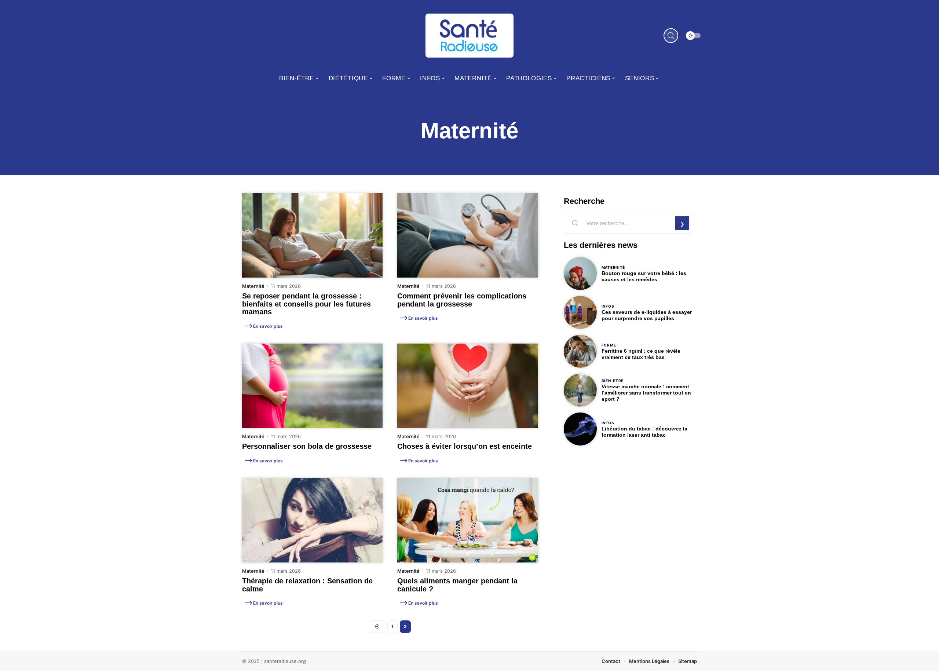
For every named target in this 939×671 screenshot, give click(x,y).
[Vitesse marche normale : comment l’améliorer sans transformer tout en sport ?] (580, 390)
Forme (609, 345)
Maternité (253, 286)
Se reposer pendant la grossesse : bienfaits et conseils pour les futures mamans (306, 304)
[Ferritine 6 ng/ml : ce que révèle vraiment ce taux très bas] (580, 351)
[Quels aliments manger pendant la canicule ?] (467, 520)
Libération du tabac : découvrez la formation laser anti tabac (644, 432)
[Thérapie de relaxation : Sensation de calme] (312, 520)
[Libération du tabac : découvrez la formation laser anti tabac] (580, 428)
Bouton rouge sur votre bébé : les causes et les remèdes (644, 276)
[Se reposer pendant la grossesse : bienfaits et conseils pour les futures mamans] (312, 235)
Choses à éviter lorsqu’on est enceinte (464, 446)
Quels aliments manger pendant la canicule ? (457, 585)
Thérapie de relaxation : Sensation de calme (307, 585)
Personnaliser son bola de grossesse (307, 446)
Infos (608, 306)
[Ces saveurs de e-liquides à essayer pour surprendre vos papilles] (580, 312)
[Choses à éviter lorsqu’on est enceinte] (467, 386)
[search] (671, 35)
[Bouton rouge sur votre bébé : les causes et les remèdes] (580, 273)
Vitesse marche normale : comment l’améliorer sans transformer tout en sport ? (646, 393)
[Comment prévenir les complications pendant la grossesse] (467, 235)
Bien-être (613, 380)
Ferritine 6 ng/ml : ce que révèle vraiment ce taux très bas (641, 354)
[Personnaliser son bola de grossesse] (312, 386)
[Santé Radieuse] (469, 36)
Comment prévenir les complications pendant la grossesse (461, 300)
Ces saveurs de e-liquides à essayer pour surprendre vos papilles (647, 315)
